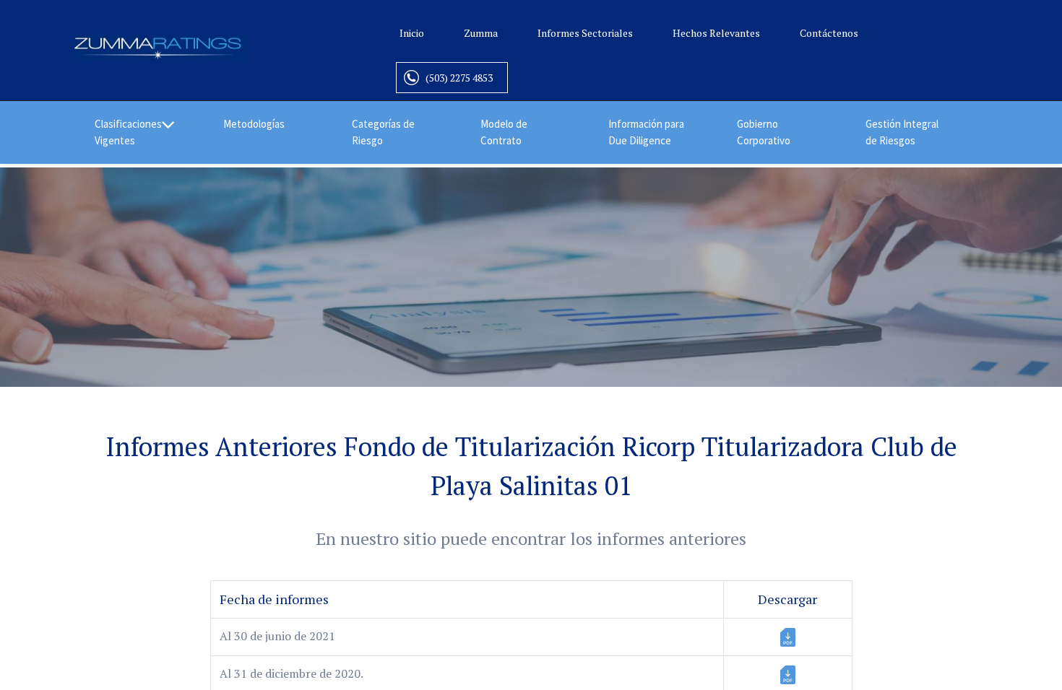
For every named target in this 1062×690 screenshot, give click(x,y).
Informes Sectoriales (585, 33)
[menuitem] (265, 124)
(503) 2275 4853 (459, 77)
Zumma (481, 33)
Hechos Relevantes (716, 33)
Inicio (412, 33)
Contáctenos (829, 33)
